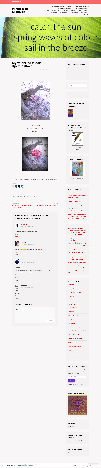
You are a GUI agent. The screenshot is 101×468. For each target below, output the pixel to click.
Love (39, 69)
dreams (79, 238)
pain (82, 257)
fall (83, 238)
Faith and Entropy (73, 315)
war (72, 268)
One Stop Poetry (77, 257)
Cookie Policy (30, 465)
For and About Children (68, 10)
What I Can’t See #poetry (75, 205)
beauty (77, 230)
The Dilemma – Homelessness (80, 12)
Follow (71, 380)
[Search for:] (77, 86)
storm (69, 266)
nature (78, 255)
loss (81, 245)
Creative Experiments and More (76, 354)
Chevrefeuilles (71, 234)
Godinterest (71, 284)
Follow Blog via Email (76, 366)
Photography (64, 12)
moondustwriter (26, 69)
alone (69, 228)
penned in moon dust (21, 10)
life (77, 245)
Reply (16, 236)
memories (73, 248)
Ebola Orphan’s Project (52, 10)
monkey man (78, 247)
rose (69, 265)
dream (76, 238)
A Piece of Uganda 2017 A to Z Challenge (60, 6)
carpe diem (71, 232)
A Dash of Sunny (72, 311)
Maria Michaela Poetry (74, 327)
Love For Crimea (83, 10)
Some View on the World (74, 346)
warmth (33, 196)
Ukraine (69, 268)
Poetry (48, 69)
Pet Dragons (54, 12)
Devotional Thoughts (82, 8)
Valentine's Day (26, 196)
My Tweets (71, 453)
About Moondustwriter (82, 6)
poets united (78, 262)
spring (83, 265)
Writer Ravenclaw (72, 342)
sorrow (80, 265)
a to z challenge (78, 228)
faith (82, 238)
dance (74, 236)
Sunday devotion (76, 266)
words (80, 270)
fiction (69, 240)
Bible (80, 230)
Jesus (75, 245)
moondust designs (73, 249)
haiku (77, 243)
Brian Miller (83, 230)
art (72, 228)
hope (84, 243)
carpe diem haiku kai (81, 232)
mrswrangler (71, 323)
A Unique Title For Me (73, 334)
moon (82, 248)
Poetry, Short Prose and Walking (77, 331)
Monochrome (71, 288)
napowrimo (73, 255)
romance (85, 262)
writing (69, 272)
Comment (50, 320)
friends (82, 240)
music (69, 255)
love (17, 196)
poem (81, 259)
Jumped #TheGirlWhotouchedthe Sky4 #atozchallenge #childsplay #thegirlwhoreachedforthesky (77, 216)
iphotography (70, 245)
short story (74, 265)
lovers (69, 247)
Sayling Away (71, 304)
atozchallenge (71, 230)
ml (18, 196)
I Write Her (70, 350)
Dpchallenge (71, 239)
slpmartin (24, 224)
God (71, 243)
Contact (86, 14)
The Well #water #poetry (75, 201)
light (79, 245)
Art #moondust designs (64, 8)
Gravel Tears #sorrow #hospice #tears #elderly (22, 205)
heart (81, 243)
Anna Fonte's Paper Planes (75, 292)
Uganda (84, 267)
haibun (73, 243)
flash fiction (74, 240)
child (76, 234)
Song (77, 265)
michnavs (70, 358)
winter (77, 268)
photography (73, 259)
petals (21, 196)
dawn (79, 237)
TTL (69, 300)
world (83, 270)
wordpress (82, 268)
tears (81, 266)
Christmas (70, 236)
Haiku (36, 69)
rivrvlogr (70, 319)
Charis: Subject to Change (75, 338)
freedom (79, 240)
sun (71, 266)
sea (70, 265)
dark (77, 236)
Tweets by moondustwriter (75, 440)
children (80, 235)
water (74, 268)
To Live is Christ (72, 307)
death (83, 237)
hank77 (23, 260)
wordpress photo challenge (73, 270)
